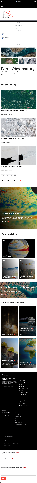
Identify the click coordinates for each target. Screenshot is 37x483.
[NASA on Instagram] (4, 412)
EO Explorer (18, 30)
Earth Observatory (18, 25)
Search (18, 44)
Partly (3, 456)
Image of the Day (18, 28)
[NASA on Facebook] (2, 412)
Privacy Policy (18, 291)
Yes (3, 453)
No (2, 454)
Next (15, 175)
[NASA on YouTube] (9, 412)
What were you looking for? (7, 458)
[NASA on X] (7, 412)
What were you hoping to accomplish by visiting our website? (13, 467)
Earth (18, 22)
